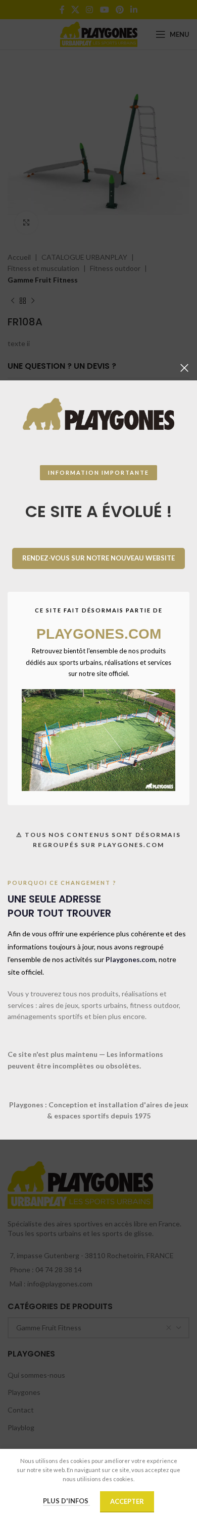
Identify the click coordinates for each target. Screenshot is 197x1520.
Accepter (127, 1501)
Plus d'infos (66, 1501)
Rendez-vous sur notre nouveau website (98, 558)
